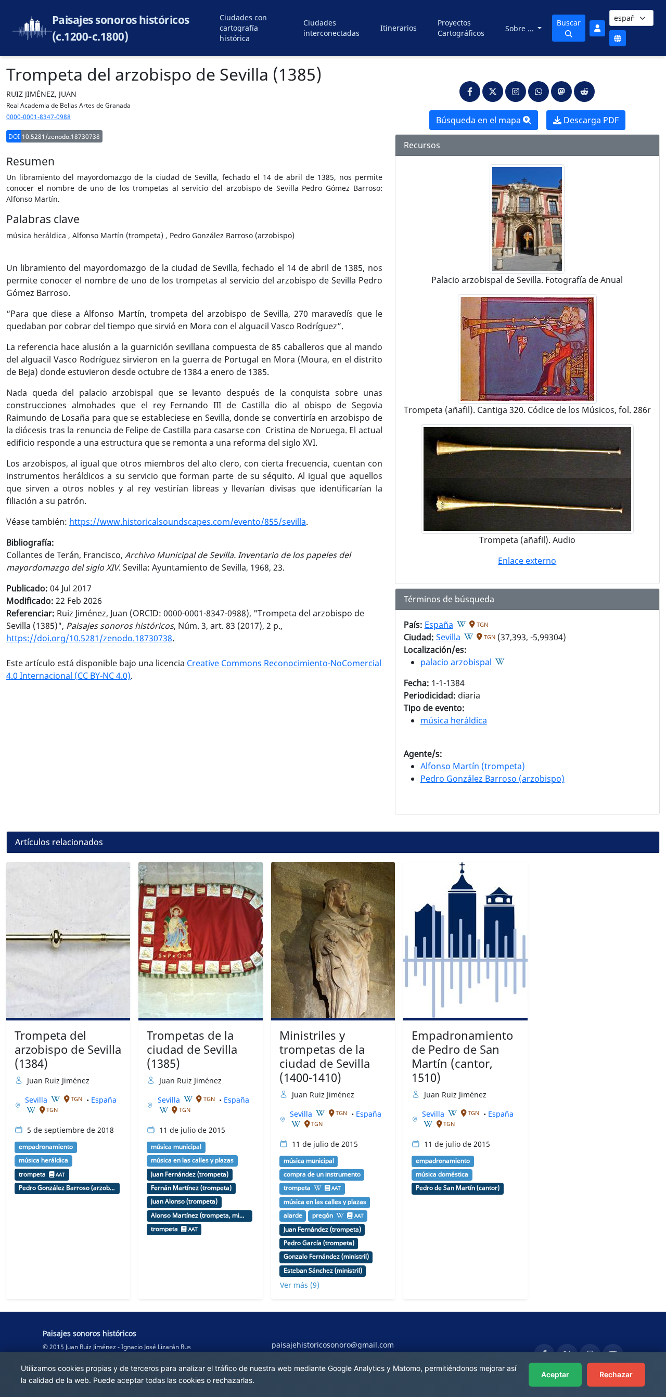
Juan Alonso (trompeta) (184, 1201)
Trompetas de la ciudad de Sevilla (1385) (192, 1049)
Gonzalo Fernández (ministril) (326, 1256)
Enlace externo (527, 560)
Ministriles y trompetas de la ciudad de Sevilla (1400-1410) (324, 1056)
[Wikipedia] (461, 624)
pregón (322, 1215)
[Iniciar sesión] (597, 28)
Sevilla (448, 637)
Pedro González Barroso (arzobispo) (492, 778)
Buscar (569, 23)
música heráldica (453, 720)
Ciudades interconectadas (331, 28)
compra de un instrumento (322, 1174)
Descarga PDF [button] (590, 120)
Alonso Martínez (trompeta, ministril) (199, 1215)
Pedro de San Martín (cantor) (457, 1188)
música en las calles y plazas (192, 1160)
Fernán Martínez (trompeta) (191, 1188)
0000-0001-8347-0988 (38, 116)
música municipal (176, 1147)
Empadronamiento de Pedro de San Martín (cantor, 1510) (462, 1056)
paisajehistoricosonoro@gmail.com (333, 1345)
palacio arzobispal (456, 662)
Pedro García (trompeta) (319, 1243)
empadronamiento (46, 1147)
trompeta (32, 1174)
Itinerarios (398, 28)
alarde (293, 1215)
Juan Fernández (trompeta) (189, 1174)
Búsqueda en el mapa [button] (479, 120)
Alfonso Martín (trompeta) (472, 766)
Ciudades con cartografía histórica (243, 27)
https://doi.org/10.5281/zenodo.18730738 (89, 638)
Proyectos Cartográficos (461, 28)
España (439, 624)
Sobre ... (520, 28)
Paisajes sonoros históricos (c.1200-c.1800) (120, 28)
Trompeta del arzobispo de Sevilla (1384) (68, 1049)
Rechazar (616, 1374)
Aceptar (555, 1374)
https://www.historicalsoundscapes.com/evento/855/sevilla (187, 521)
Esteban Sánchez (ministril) (323, 1270)
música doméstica (442, 1174)
